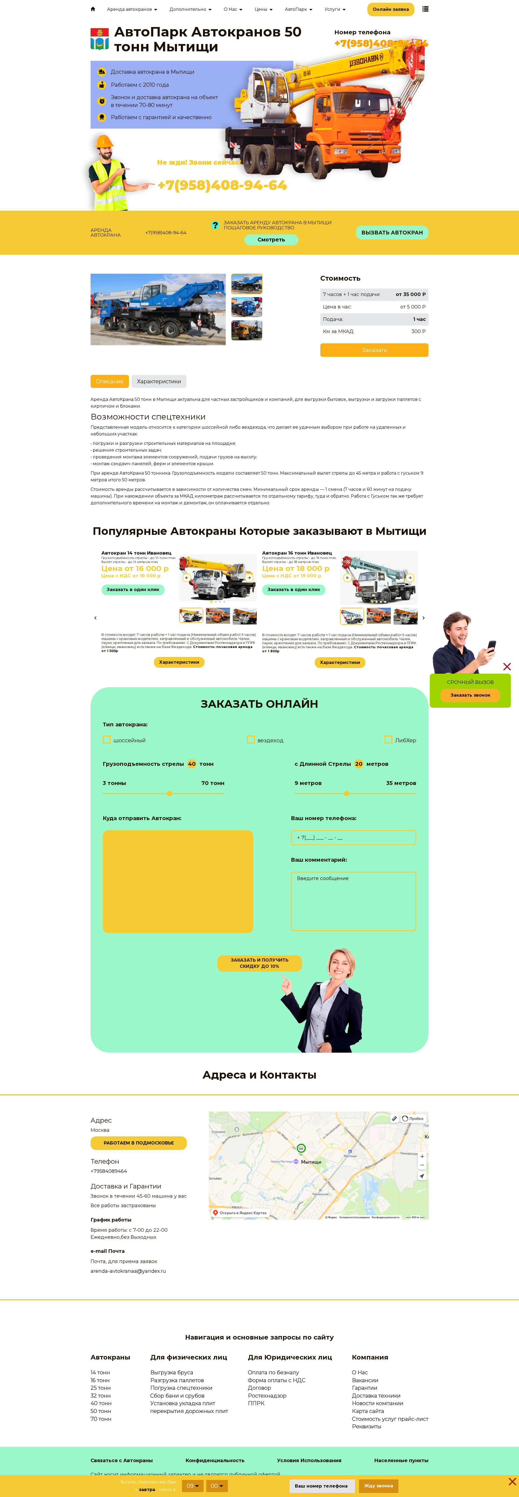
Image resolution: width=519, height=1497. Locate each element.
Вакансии (365, 1380)
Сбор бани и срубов (177, 1395)
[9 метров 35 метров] (355, 793)
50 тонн (101, 1411)
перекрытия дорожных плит (189, 1411)
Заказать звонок (470, 695)
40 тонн (101, 1403)
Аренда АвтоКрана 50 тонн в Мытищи (134, 399)
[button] (211, 602)
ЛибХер (405, 740)
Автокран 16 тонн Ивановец (297, 553)
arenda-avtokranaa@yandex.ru (128, 1271)
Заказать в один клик (133, 589)
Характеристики (179, 662)
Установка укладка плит (182, 1403)
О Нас (360, 1372)
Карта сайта (368, 1411)
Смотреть (271, 240)
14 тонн (100, 1372)
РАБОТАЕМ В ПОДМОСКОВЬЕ (139, 1143)
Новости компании (377, 1403)
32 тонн (101, 1395)
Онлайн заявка (391, 9)
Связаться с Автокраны (122, 1461)
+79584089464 (109, 1171)
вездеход (271, 740)
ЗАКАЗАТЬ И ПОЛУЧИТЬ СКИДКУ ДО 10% (259, 963)
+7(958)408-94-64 (381, 43)
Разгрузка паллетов (177, 1380)
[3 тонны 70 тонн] (163, 793)
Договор (259, 1388)
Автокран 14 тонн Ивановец (136, 553)
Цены (261, 9)
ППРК (256, 1403)
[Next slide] (249, 577)
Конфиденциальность (215, 1461)
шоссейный (130, 740)
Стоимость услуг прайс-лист (390, 1419)
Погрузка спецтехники (181, 1388)
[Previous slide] (186, 577)
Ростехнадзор (267, 1395)
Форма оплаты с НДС (276, 1380)
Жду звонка (378, 1485)
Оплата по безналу (273, 1372)
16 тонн (100, 1380)
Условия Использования (309, 1461)
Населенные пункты (401, 1461)
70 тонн (101, 1419)
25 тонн (101, 1388)
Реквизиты (366, 1426)
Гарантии (364, 1388)
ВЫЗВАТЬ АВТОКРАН (392, 233)
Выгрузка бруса (171, 1372)
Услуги (332, 9)
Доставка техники (376, 1395)
